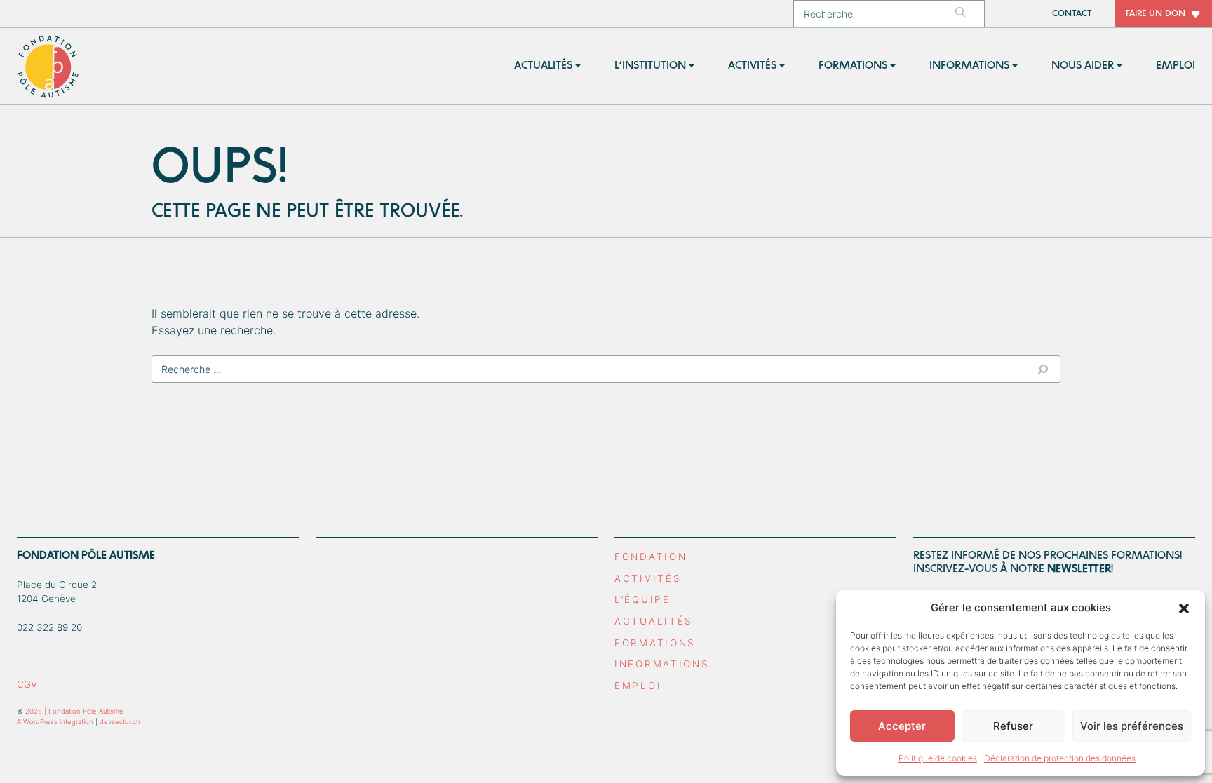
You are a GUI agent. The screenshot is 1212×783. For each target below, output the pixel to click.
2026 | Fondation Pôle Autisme (74, 711)
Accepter (902, 726)
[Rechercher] (967, 13)
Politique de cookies (937, 758)
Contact (1072, 13)
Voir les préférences (1131, 726)
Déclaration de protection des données (1060, 758)
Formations (655, 642)
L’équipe (642, 599)
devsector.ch (120, 722)
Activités (647, 578)
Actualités (653, 621)
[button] (1184, 608)
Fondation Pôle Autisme (48, 66)
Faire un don (1155, 13)
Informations (662, 663)
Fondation (650, 556)
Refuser (1013, 726)
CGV (27, 684)
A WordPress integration (55, 722)
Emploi (637, 685)
